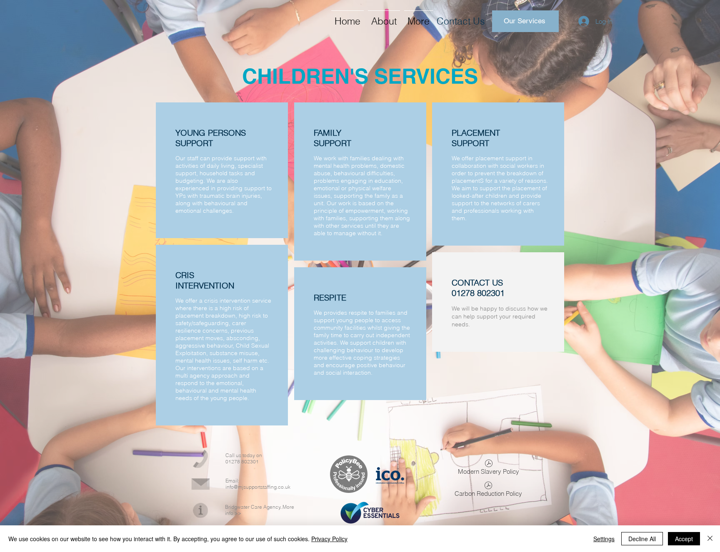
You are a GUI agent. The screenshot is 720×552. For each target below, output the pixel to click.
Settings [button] (604, 539)
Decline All (642, 539)
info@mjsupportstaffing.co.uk (257, 487)
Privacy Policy (329, 539)
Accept (684, 539)
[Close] (710, 538)
